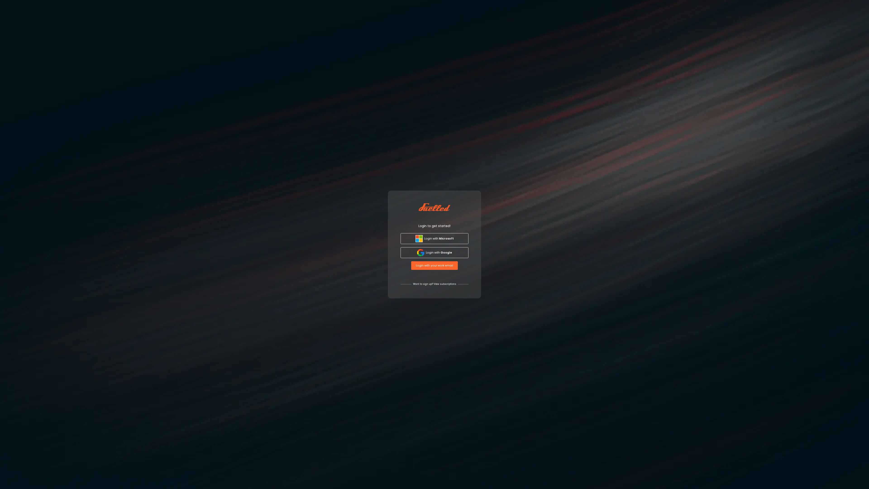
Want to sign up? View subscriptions (434, 284)
